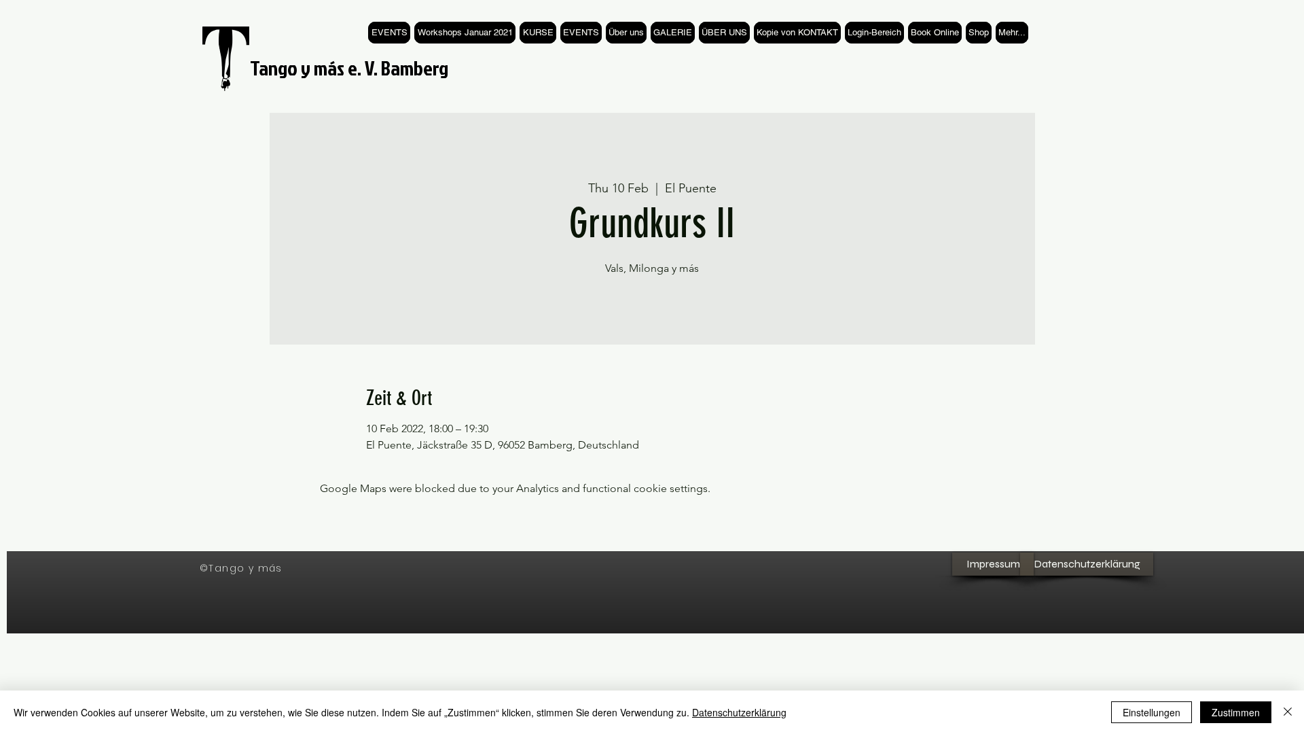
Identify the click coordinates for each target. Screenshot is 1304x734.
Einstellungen (1151, 712)
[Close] (1288, 712)
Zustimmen (1236, 712)
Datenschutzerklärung (739, 712)
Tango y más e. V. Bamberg (349, 68)
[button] (538, 32)
